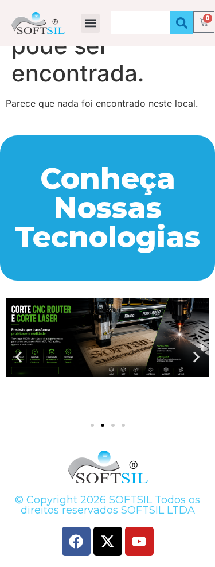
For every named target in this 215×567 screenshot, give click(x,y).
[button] (90, 23)
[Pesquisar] (181, 22)
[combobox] (140, 22)
